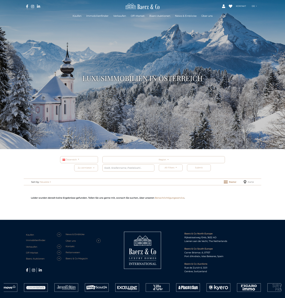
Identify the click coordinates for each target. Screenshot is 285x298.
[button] (254, 6)
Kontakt (241, 6)
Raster (232, 182)
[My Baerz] (224, 6)
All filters (170, 167)
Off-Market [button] (138, 15)
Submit (199, 167)
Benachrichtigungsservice (169, 197)
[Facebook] (27, 6)
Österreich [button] (71, 159)
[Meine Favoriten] (231, 6)
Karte (250, 182)
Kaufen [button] (77, 15)
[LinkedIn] (38, 6)
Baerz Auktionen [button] (159, 15)
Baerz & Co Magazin (77, 258)
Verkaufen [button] (119, 15)
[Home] (142, 6)
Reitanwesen (73, 252)
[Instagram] (33, 6)
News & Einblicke (186, 15)
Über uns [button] (207, 15)
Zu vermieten (85, 167)
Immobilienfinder (97, 15)
